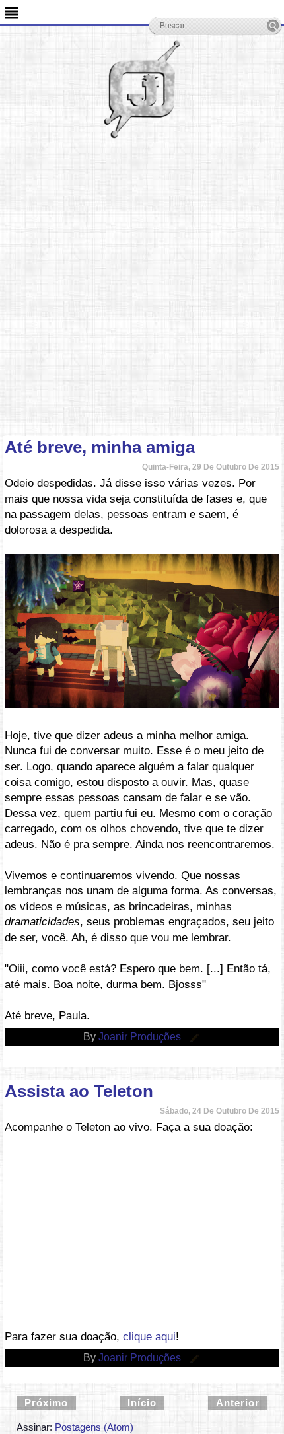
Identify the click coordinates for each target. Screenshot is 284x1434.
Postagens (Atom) (94, 1427)
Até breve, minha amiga (100, 447)
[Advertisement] (142, 287)
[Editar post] (192, 1036)
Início (142, 1402)
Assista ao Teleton (79, 1091)
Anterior (238, 1402)
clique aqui (149, 1336)
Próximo (46, 1402)
